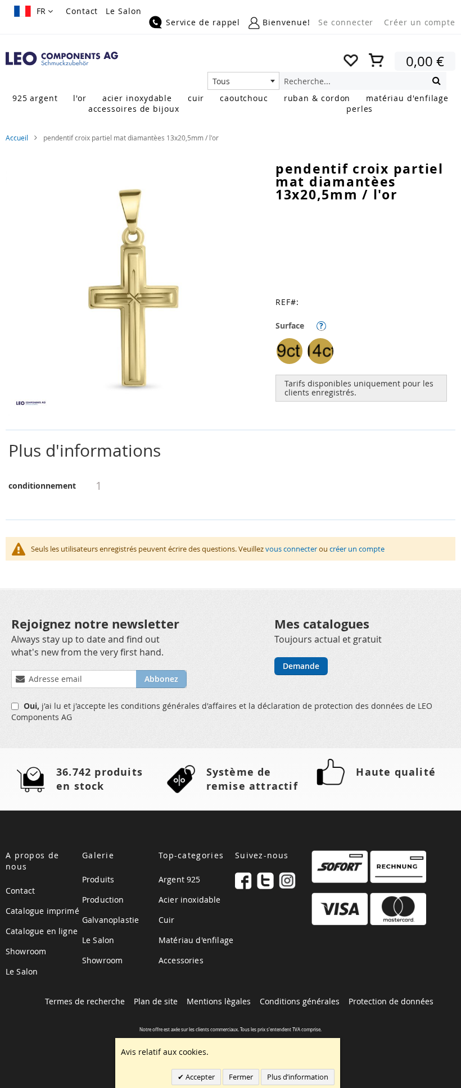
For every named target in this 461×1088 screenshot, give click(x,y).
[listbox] (365, 352)
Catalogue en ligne (42, 931)
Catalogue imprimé (42, 910)
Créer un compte (419, 22)
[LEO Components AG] (62, 59)
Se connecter (345, 22)
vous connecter (291, 549)
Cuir (167, 919)
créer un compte (357, 549)
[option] (289, 351)
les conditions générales (155, 705)
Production (103, 899)
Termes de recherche (85, 1001)
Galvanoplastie (110, 919)
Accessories (181, 960)
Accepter (199, 1077)
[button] (33, 11)
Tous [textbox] (221, 81)
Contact (82, 11)
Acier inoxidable (190, 899)
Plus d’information (297, 1077)
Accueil (17, 137)
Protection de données (391, 1001)
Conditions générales (300, 1001)
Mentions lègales (219, 1001)
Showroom (26, 951)
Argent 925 (180, 879)
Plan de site (156, 1001)
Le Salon (123, 11)
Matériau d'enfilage (196, 940)
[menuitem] (35, 98)
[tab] (230, 450)
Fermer (241, 1077)
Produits (98, 879)
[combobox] (243, 80)
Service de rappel (203, 22)
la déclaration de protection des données (327, 705)
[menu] (230, 104)
